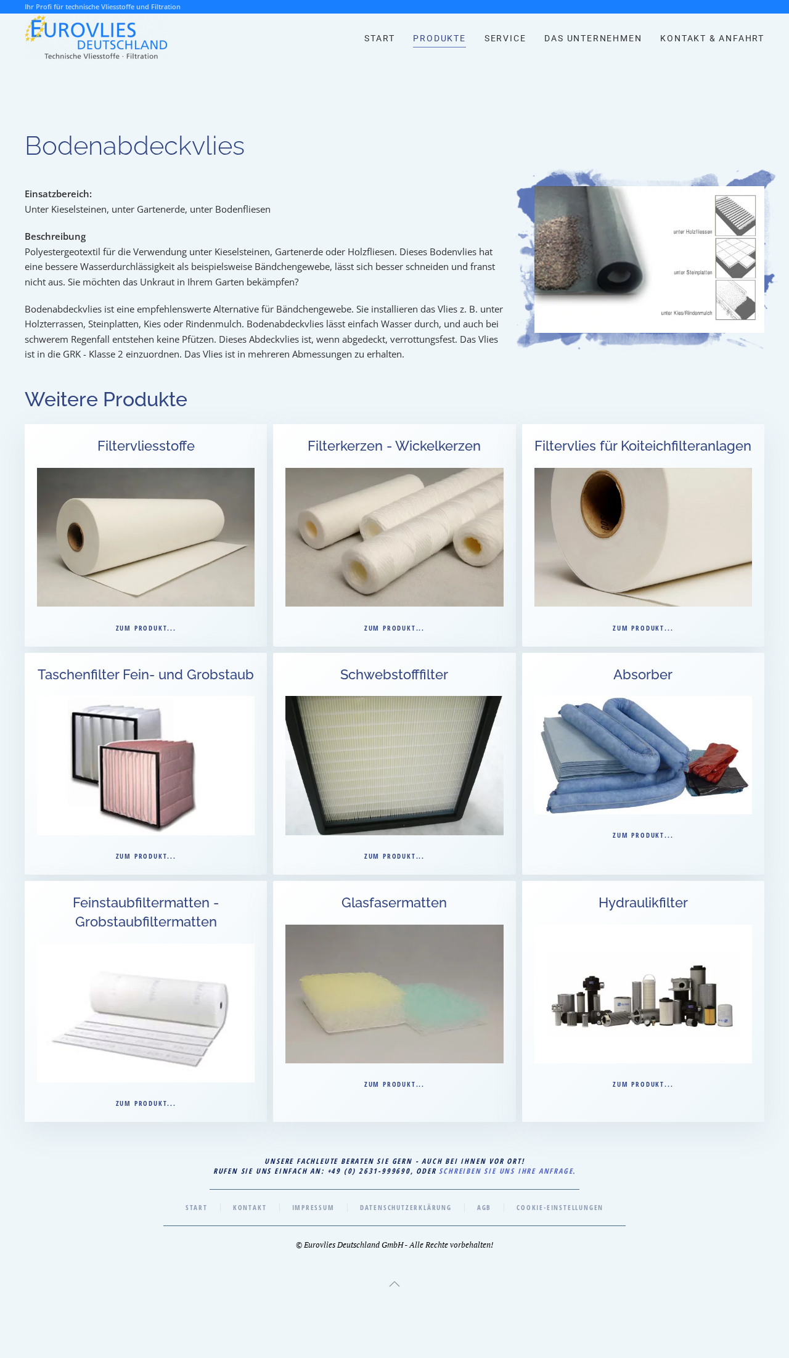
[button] (394, 1284)
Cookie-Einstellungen (560, 1207)
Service (505, 38)
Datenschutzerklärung (406, 1207)
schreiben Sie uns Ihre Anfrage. (507, 1171)
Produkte (439, 38)
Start (379, 38)
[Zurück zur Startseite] (96, 38)
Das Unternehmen (593, 38)
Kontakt (250, 1207)
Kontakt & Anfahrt (712, 38)
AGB (484, 1207)
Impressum (313, 1207)
